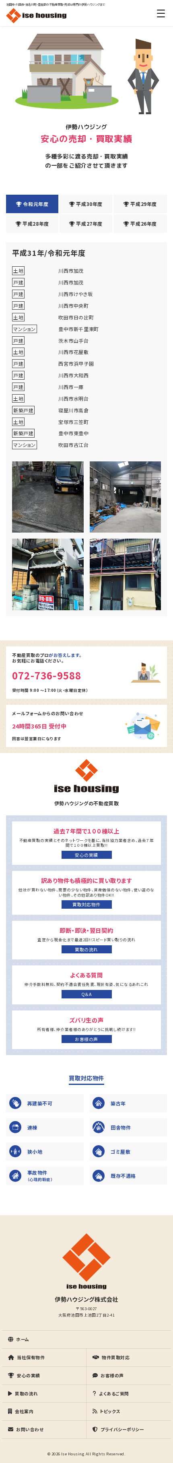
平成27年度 (89, 223)
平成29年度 (143, 203)
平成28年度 (36, 223)
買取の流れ (86, 949)
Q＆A (86, 994)
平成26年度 (143, 223)
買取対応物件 (86, 904)
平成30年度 (89, 203)
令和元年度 (35, 203)
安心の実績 (86, 855)
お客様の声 (86, 1039)
